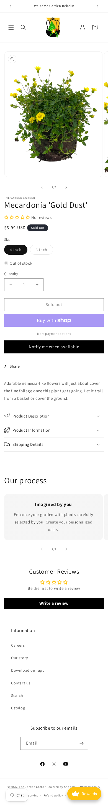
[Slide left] (42, 187)
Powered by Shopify (61, 787)
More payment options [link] (54, 334)
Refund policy (53, 795)
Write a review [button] (53, 603)
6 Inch (44, 251)
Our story (19, 657)
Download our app (28, 670)
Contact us (20, 682)
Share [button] (15, 366)
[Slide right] (66, 187)
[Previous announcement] (10, 6)
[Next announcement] (98, 6)
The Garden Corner (32, 787)
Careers (18, 645)
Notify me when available (54, 346)
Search (17, 695)
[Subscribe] (82, 743)
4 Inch (18, 251)
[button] (11, 27)
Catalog (18, 707)
